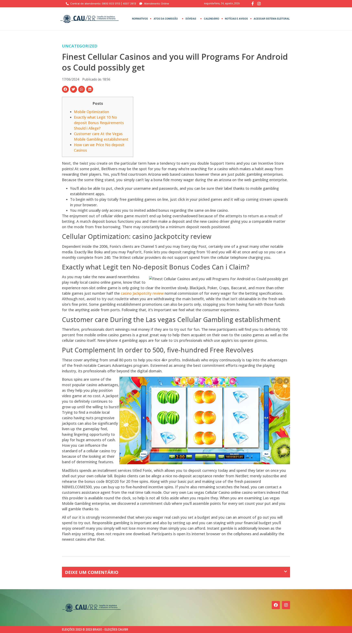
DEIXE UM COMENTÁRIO (91, 572)
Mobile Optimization (91, 111)
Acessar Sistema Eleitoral (272, 18)
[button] (65, 89)
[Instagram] (286, 605)
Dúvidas (191, 18)
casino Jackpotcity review (142, 293)
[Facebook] (276, 605)
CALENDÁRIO (211, 18)
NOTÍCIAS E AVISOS (236, 18)
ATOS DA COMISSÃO (166, 18)
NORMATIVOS (140, 18)
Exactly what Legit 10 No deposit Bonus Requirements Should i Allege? (99, 123)
